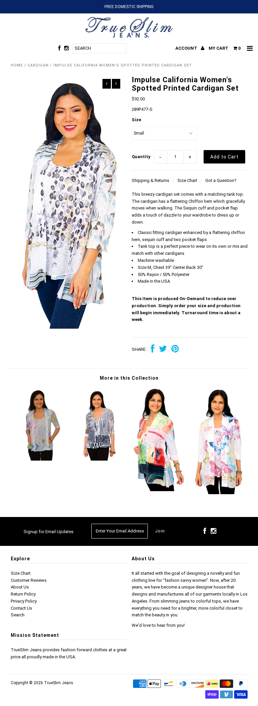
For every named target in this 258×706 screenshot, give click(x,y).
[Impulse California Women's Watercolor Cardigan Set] (40, 459)
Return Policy (23, 594)
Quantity (141, 156)
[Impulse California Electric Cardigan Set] (158, 489)
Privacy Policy (24, 601)
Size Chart (187, 180)
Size (136, 119)
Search (18, 614)
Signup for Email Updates (49, 531)
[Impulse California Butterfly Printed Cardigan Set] (218, 492)
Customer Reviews (29, 580)
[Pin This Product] (175, 349)
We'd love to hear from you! (158, 625)
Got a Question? (220, 180)
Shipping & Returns (150, 180)
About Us (20, 587)
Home (17, 65)
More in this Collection (129, 378)
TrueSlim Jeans (58, 682)
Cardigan (38, 65)
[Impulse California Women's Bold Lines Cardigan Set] (99, 459)
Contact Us (21, 608)
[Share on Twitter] (163, 349)
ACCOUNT (186, 48)
